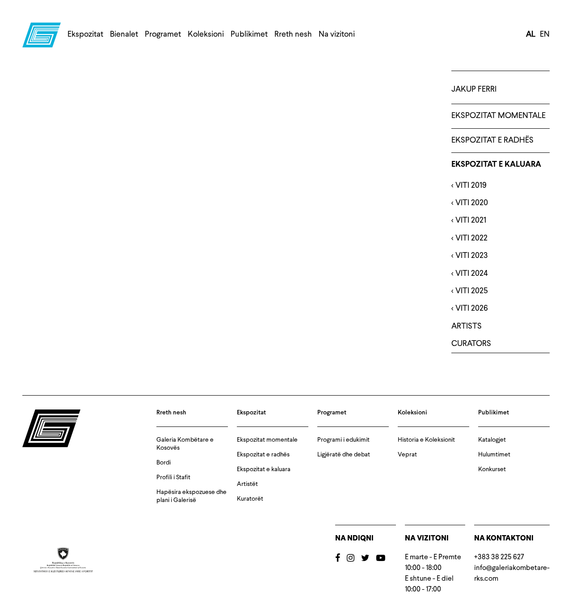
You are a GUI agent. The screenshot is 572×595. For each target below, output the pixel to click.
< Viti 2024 (469, 274)
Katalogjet (492, 440)
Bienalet (124, 34)
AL (530, 34)
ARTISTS (466, 326)
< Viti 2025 (469, 291)
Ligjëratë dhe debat (343, 455)
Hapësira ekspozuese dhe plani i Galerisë (191, 496)
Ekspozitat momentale (498, 116)
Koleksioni (206, 34)
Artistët (247, 484)
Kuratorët (250, 499)
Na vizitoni (337, 34)
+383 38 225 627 (499, 557)
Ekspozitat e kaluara (496, 165)
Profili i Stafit (173, 477)
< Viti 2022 (469, 238)
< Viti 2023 (469, 256)
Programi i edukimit (343, 440)
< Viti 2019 (469, 185)
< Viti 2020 (469, 203)
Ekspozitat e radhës (492, 140)
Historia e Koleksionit (426, 440)
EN (545, 34)
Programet (163, 34)
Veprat (407, 455)
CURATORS (471, 344)
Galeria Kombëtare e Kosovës (185, 444)
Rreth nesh (293, 34)
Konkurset (492, 469)
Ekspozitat (85, 34)
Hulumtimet (494, 455)
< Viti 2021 (468, 220)
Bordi (163, 463)
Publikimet (249, 34)
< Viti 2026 (469, 308)
